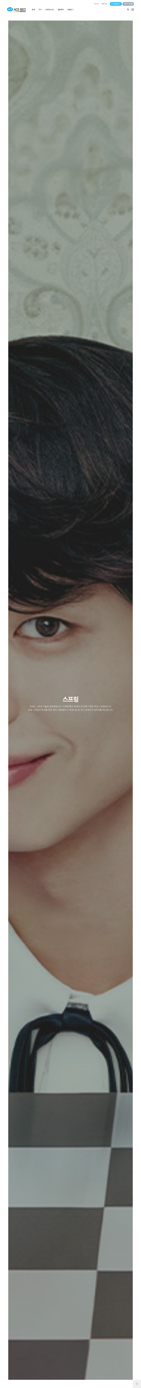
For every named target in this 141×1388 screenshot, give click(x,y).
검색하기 (128, 9)
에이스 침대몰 (128, 4)
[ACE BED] (16, 9)
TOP (136, 1377)
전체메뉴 (132, 9)
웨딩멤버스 (116, 4)
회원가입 (104, 4)
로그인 (96, 4)
